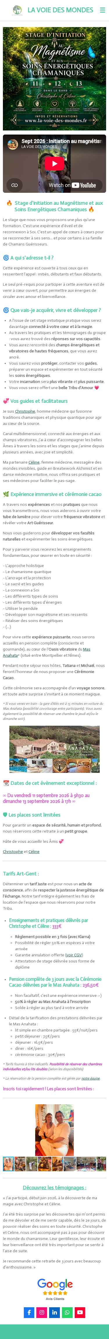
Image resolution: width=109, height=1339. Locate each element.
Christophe (25, 411)
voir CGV (74, 955)
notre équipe (90, 1078)
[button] (101, 1109)
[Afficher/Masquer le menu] (102, 10)
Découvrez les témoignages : (54, 1187)
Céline (34, 462)
